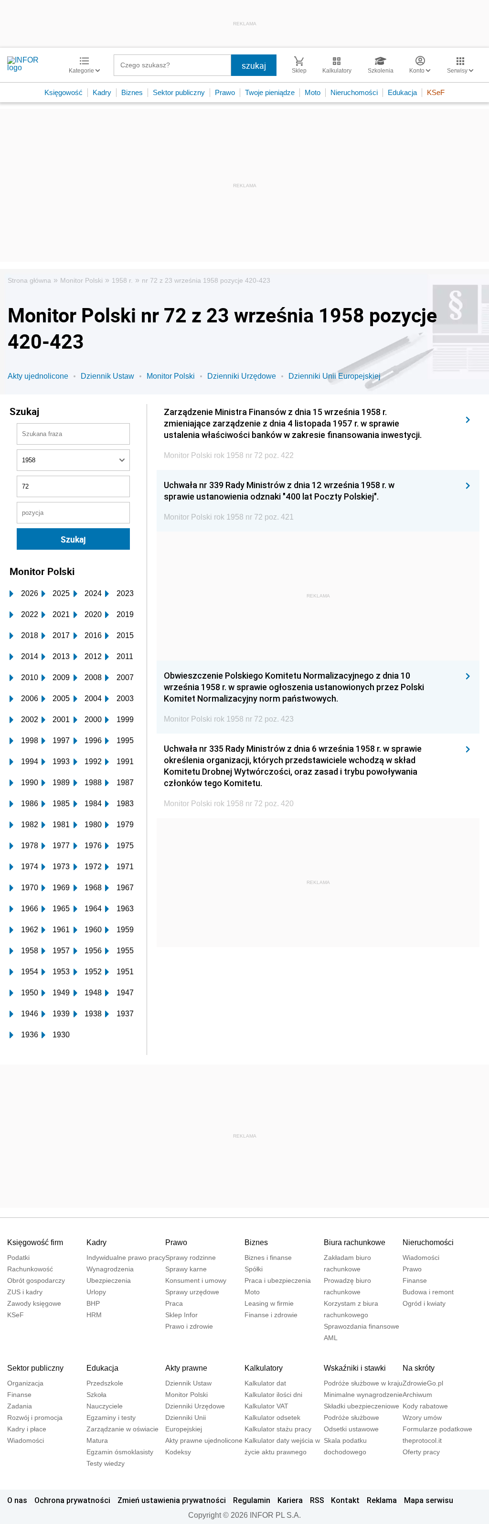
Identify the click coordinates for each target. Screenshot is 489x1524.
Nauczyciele (104, 1406)
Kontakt (345, 1500)
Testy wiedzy (105, 1463)
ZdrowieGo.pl (423, 1383)
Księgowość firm (35, 1242)
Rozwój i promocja (35, 1417)
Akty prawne (186, 1368)
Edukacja (402, 92)
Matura (97, 1440)
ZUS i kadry (25, 1292)
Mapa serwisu (428, 1500)
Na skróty (419, 1368)
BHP (93, 1303)
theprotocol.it (422, 1440)
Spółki (253, 1269)
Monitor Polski (81, 280)
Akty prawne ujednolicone (204, 1440)
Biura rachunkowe (354, 1242)
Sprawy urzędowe (192, 1292)
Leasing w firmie (269, 1303)
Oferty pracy (421, 1452)
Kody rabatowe (425, 1406)
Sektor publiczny (179, 92)
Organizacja (25, 1383)
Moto (312, 92)
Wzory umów (422, 1417)
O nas (17, 1500)
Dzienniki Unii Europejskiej (334, 376)
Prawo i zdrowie (189, 1326)
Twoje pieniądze (270, 92)
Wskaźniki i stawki (355, 1368)
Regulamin (251, 1500)
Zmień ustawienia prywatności (171, 1500)
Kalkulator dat (265, 1383)
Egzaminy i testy (111, 1417)
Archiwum (417, 1394)
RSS (317, 1500)
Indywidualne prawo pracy (125, 1257)
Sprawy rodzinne (190, 1257)
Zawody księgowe (34, 1303)
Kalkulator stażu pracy (277, 1429)
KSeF (436, 92)
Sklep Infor (181, 1315)
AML (331, 1338)
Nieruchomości (354, 92)
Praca (174, 1303)
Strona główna (29, 280)
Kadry (102, 92)
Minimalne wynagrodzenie (363, 1394)
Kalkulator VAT (266, 1406)
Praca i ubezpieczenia (277, 1280)
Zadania (19, 1406)
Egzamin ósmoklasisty (119, 1452)
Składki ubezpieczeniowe (361, 1406)
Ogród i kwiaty (424, 1303)
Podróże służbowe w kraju (363, 1383)
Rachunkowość (30, 1269)
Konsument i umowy (195, 1280)
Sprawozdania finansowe (361, 1326)
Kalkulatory (263, 1368)
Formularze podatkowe (437, 1429)
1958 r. (122, 280)
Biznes (132, 92)
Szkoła (96, 1394)
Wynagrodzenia (110, 1269)
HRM (94, 1315)
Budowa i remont (428, 1292)
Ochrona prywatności (72, 1500)
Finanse (415, 1280)
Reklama (382, 1500)
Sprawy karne (186, 1269)
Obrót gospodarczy (36, 1280)
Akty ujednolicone (38, 376)
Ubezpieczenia (108, 1280)
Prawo (225, 92)
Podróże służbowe (351, 1417)
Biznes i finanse (268, 1257)
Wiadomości (421, 1257)
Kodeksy (178, 1452)
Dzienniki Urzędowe (241, 376)
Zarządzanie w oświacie (122, 1429)
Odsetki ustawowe (351, 1429)
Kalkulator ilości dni (273, 1394)
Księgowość (63, 92)
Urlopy (96, 1292)
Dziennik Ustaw (107, 376)
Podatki (18, 1257)
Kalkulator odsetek (272, 1417)
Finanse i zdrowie (271, 1315)
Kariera (290, 1500)
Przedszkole (104, 1383)
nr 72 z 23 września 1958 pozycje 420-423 (206, 280)
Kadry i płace (26, 1429)
